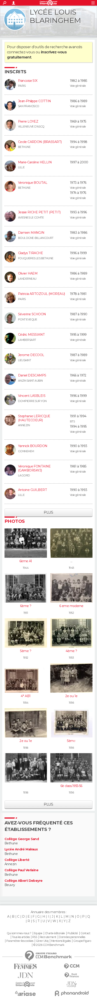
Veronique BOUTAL (32, 183)
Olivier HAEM (27, 273)
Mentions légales (61, 940)
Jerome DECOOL (31, 355)
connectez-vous (21, 52)
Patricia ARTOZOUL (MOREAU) (41, 294)
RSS (34, 937)
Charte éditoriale (55, 933)
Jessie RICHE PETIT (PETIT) (39, 212)
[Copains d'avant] (25, 984)
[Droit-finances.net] (71, 975)
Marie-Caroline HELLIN (35, 162)
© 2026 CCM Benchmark (48, 945)
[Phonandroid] (71, 993)
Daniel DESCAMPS (32, 375)
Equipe (38, 933)
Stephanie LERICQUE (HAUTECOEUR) (34, 418)
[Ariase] (25, 993)
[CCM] (71, 966)
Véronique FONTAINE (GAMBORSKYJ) (34, 468)
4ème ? (71, 651)
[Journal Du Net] (25, 975)
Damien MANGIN (31, 233)
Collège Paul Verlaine (21, 870)
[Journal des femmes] (25, 966)
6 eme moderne (71, 606)
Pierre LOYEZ (28, 121)
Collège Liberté (17, 860)
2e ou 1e (71, 696)
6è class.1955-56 (71, 786)
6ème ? (25, 606)
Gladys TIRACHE (30, 253)
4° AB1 (26, 696)
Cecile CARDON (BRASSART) (40, 142)
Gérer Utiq (42, 940)
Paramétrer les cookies (19, 940)
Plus (48, 512)
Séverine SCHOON (32, 314)
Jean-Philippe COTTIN (34, 101)
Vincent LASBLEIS (31, 396)
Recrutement (48, 937)
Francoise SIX (27, 81)
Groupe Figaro (82, 940)
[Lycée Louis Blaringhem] (15, 19)
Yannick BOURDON (32, 446)
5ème (71, 741)
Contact (85, 933)
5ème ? (25, 651)
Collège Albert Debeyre (24, 881)
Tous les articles (21, 937)
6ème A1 (25, 561)
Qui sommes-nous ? (19, 933)
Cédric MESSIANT (31, 335)
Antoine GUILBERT (32, 490)
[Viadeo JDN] (71, 984)
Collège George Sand (22, 839)
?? (71, 561)
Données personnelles (72, 937)
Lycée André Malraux (21, 849)
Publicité (72, 933)
